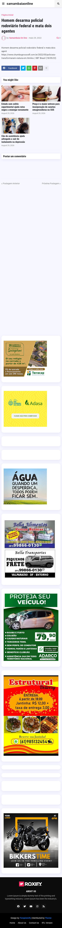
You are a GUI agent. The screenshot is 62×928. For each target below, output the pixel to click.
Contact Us (34, 923)
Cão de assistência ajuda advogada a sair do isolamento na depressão (13, 139)
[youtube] (31, 906)
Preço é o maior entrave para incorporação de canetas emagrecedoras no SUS (46, 107)
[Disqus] (31, 221)
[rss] (43, 906)
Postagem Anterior (11, 183)
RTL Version (47, 923)
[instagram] (37, 906)
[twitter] (24, 906)
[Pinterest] (34, 68)
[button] (3, 3)
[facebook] (18, 906)
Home (12, 923)
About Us (22, 923)
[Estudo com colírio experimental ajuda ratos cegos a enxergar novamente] (15, 93)
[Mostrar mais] (46, 68)
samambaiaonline (20, 4)
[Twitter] (23, 68)
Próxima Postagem (50, 183)
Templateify (25, 918)
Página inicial (7, 15)
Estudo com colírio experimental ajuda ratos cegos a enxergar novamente (14, 107)
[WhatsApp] (29, 68)
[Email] (40, 68)
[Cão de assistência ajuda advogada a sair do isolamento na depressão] (15, 126)
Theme (48, 918)
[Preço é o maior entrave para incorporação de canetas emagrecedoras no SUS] (46, 93)
